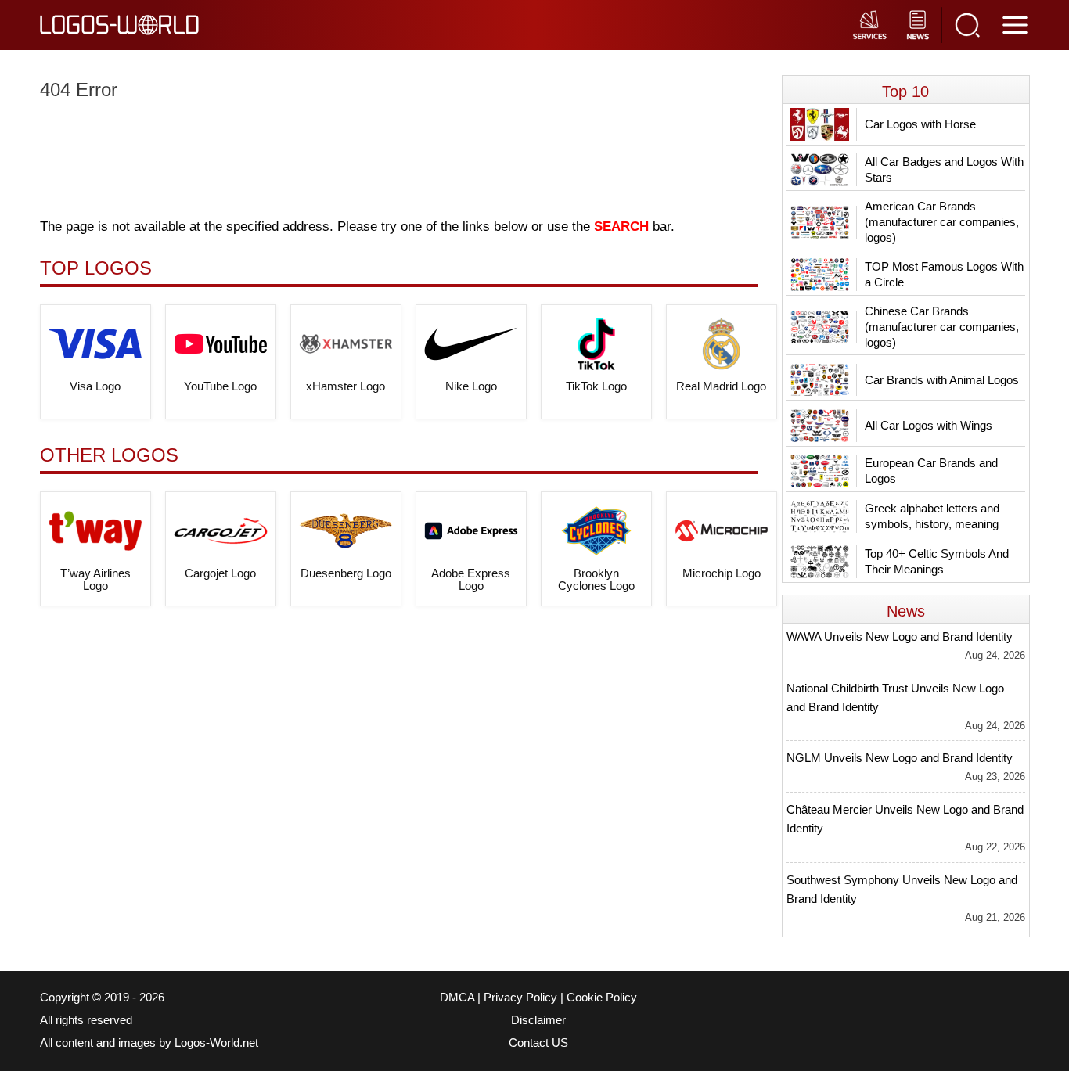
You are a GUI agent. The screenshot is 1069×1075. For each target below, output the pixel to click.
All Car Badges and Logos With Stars (944, 169)
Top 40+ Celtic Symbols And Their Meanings (937, 561)
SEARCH (621, 226)
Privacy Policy (520, 997)
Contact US (538, 1043)
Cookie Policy (602, 997)
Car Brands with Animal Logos (942, 379)
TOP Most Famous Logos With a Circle (944, 274)
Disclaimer (538, 1020)
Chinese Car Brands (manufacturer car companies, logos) (942, 326)
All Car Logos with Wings (928, 425)
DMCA (457, 997)
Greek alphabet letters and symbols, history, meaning (932, 516)
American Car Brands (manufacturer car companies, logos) (942, 222)
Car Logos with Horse (920, 124)
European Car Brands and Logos (931, 470)
